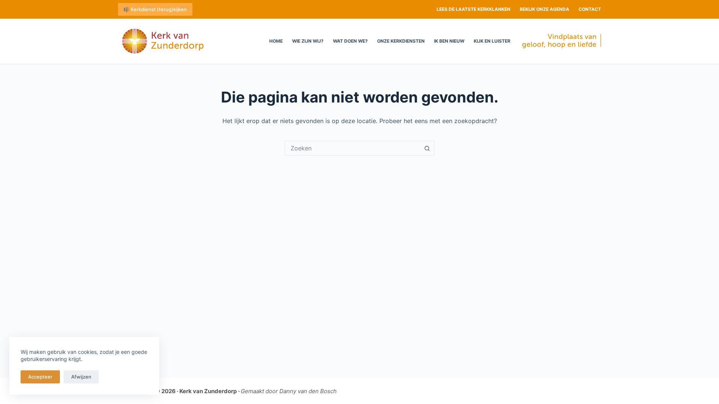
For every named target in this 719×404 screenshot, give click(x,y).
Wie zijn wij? (308, 41)
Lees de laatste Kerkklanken (473, 9)
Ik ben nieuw (449, 41)
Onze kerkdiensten (401, 41)
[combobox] (352, 148)
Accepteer (40, 377)
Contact (590, 9)
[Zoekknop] (427, 148)
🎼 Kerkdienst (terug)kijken (155, 9)
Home (276, 41)
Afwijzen (81, 377)
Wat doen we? (350, 41)
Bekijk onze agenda (544, 9)
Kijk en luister (492, 41)
